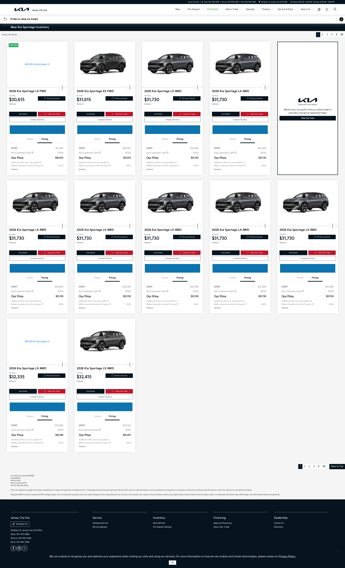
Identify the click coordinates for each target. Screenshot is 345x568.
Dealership (281, 517)
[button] (62, 87)
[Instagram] (19, 548)
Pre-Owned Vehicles (162, 527)
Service (97, 517)
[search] (335, 9)
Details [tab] (30, 139)
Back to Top (337, 466)
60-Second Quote (53, 98)
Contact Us (21, 524)
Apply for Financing (222, 523)
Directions (278, 527)
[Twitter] (24, 548)
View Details (23, 114)
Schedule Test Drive (37, 120)
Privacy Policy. (287, 556)
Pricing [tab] (44, 139)
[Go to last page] (342, 34)
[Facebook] (13, 548)
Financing (219, 517)
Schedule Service (100, 523)
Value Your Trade (54, 114)
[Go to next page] (336, 34)
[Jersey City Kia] (34, 9)
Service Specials (100, 527)
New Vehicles (159, 523)
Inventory (159, 517)
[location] (259, 2)
